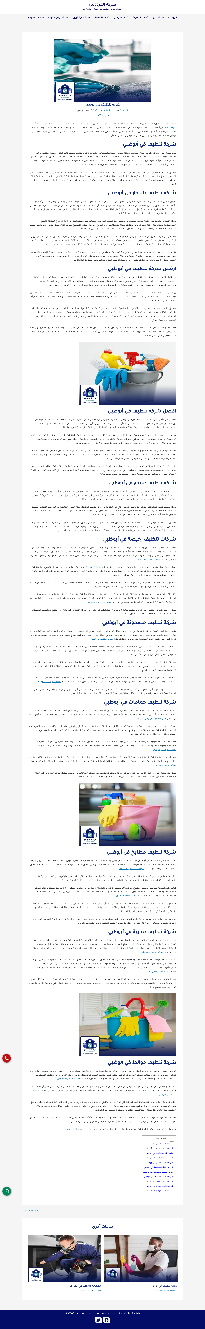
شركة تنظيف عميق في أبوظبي (159, 1163)
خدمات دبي (158, 18)
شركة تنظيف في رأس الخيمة (152, 719)
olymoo (69, 1313)
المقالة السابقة (174, 1211)
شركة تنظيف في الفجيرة (49, 682)
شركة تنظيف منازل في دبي (122, 896)
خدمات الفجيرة (102, 18)
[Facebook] (106, 1320)
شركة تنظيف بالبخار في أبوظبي (159, 1149)
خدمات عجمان (121, 18)
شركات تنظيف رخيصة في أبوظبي (158, 1167)
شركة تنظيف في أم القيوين (70, 1079)
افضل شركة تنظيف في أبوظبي (159, 1158)
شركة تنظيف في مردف (157, 972)
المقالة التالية (30, 1211)
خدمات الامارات (36, 18)
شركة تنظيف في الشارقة (100, 602)
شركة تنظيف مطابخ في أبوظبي (159, 1182)
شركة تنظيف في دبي (166, 765)
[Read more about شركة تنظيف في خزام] (141, 1259)
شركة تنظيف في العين (102, 639)
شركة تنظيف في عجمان (164, 750)
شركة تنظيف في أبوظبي (162, 1144)
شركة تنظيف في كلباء (152, 952)
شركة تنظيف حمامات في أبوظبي (158, 1177)
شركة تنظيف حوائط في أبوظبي (159, 1191)
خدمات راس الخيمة (58, 18)
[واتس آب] (7, 1191)
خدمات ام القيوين (81, 18)
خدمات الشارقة (140, 18)
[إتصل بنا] (7, 1058)
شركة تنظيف (170, 128)
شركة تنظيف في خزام (165, 1286)
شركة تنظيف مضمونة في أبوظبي (158, 1172)
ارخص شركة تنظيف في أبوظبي (159, 1153)
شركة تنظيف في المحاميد (131, 869)
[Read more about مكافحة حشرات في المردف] (64, 1259)
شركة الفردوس (102, 5)
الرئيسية (172, 18)
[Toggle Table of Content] (170, 1139)
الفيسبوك (72, 1129)
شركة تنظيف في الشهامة (150, 560)
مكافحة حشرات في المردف (85, 1286)
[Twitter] (98, 1320)
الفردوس (82, 124)
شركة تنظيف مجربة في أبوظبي (159, 1186)
